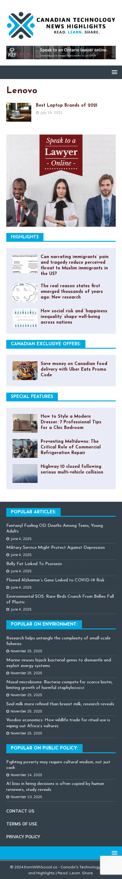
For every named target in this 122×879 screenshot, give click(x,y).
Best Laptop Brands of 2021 (66, 105)
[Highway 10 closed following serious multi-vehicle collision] (25, 473)
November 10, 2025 (26, 797)
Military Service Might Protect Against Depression (55, 547)
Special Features (32, 396)
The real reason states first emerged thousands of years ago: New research (72, 292)
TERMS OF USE (21, 823)
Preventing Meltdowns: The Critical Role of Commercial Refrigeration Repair (71, 447)
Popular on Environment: (44, 624)
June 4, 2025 (21, 539)
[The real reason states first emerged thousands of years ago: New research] (25, 292)
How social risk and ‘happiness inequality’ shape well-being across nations (74, 317)
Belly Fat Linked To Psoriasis (34, 564)
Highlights (25, 237)
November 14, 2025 (26, 775)
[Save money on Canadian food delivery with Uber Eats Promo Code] (25, 370)
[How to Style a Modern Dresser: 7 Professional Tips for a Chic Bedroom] (25, 423)
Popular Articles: (33, 512)
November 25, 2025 (26, 651)
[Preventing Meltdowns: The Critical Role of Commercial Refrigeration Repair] (25, 448)
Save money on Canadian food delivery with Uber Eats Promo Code (74, 370)
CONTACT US (20, 810)
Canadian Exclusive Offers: (46, 344)
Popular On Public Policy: (44, 748)
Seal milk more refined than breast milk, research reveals (60, 704)
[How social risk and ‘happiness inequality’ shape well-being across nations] (25, 318)
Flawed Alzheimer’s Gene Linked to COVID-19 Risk (55, 580)
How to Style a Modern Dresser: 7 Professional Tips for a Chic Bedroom (71, 422)
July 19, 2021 (51, 112)
